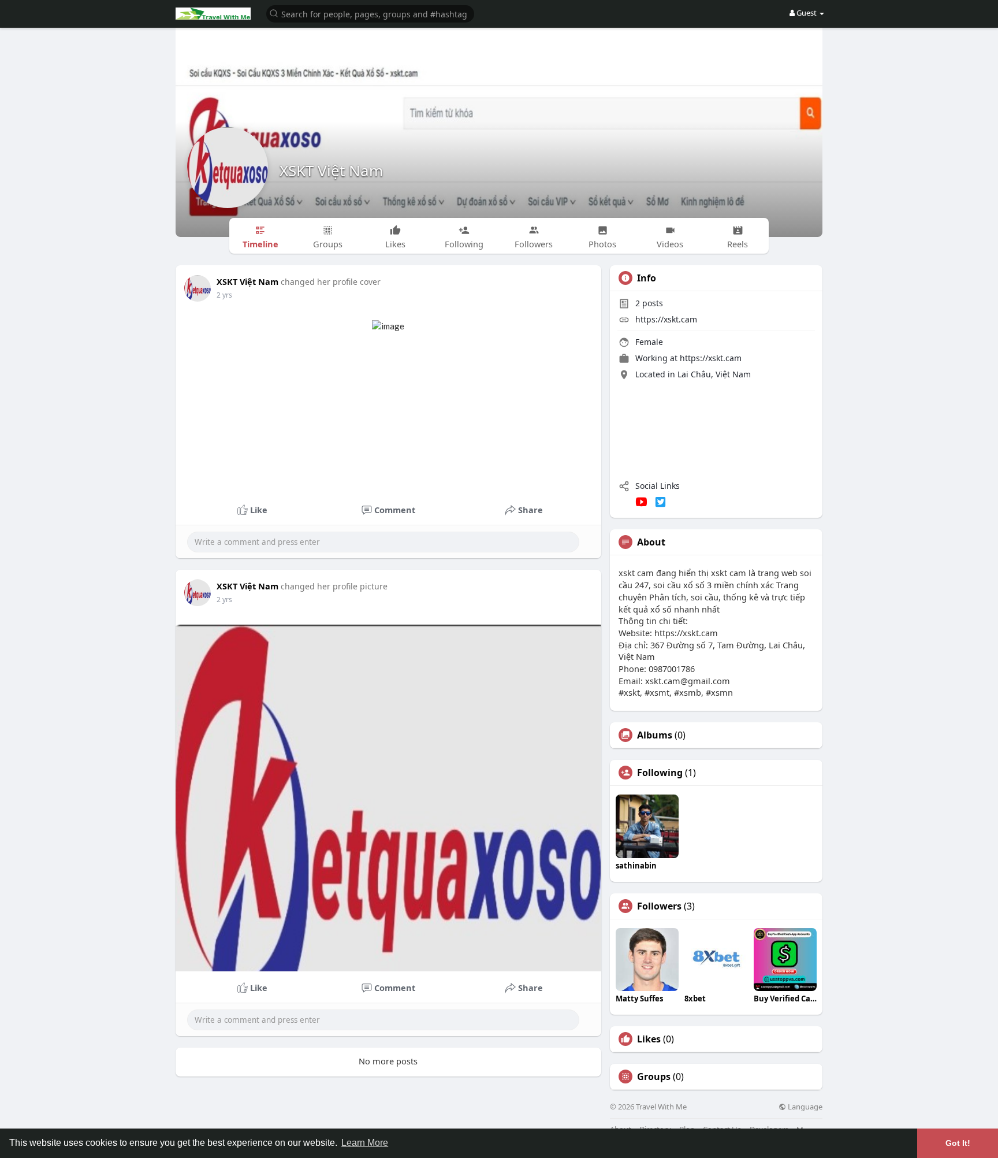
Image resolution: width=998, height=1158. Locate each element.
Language (804, 1107)
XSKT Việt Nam (331, 170)
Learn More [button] (364, 1143)
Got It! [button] (957, 1143)
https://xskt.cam (666, 319)
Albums (654, 735)
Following (660, 772)
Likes (649, 1039)
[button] (370, 13)
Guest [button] (806, 13)
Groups (654, 1076)
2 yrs (224, 295)
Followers (659, 906)
